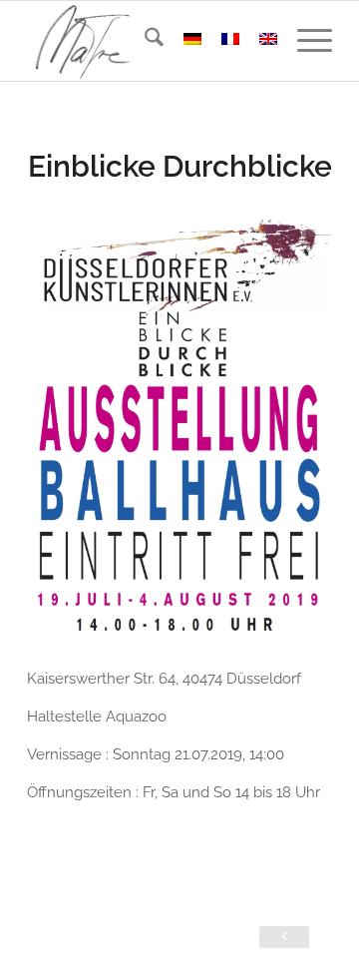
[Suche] (144, 41)
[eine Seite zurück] (284, 937)
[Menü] (304, 41)
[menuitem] (144, 41)
